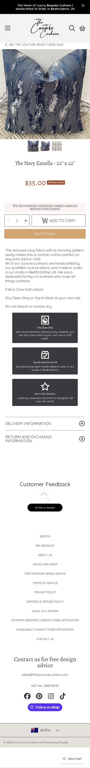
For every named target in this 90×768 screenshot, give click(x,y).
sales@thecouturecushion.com (45, 675)
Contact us (45, 639)
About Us (45, 555)
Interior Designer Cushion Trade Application (45, 620)
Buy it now (45, 234)
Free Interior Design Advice (45, 573)
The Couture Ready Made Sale (36, 45)
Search (45, 536)
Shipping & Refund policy (45, 601)
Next (85, 94)
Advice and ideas (45, 564)
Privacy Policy (45, 592)
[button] (7, 28)
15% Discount (45, 545)
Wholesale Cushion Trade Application (45, 629)
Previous (4, 94)
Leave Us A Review (45, 611)
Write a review (45, 508)
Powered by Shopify (56, 742)
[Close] (83, 5)
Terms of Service (45, 583)
